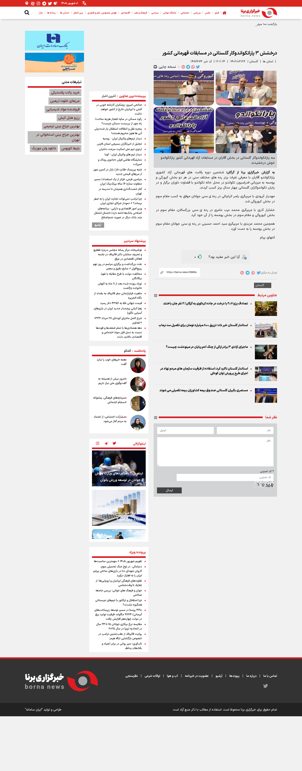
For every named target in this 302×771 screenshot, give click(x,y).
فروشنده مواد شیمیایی (63, 109)
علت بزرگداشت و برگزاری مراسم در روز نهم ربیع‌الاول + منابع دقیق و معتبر (117, 266)
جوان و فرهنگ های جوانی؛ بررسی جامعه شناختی (119, 592)
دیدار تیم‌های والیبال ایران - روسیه (122, 138)
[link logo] (259, 13)
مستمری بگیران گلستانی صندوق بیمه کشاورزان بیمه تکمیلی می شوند (203, 390)
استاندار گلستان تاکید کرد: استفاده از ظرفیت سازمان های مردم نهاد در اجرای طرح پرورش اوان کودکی (204, 371)
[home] (224, 13)
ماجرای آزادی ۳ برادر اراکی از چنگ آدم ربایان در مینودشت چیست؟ (207, 347)
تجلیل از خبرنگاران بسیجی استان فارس (119, 144)
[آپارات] (33, 3)
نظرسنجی (131, 676)
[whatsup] (192, 67)
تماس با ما (270, 676)
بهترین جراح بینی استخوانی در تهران (58, 137)
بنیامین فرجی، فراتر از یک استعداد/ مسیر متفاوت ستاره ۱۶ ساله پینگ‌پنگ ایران (118, 181)
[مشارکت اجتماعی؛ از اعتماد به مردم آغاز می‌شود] (138, 422)
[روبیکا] (56, 3)
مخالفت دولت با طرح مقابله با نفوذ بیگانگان (121, 276)
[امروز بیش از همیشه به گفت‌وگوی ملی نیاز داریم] (138, 384)
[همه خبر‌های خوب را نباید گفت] (138, 365)
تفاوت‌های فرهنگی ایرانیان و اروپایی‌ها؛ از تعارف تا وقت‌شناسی (119, 583)
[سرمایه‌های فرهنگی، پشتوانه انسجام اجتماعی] (138, 403)
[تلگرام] (44, 3)
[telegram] (187, 67)
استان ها (268, 61)
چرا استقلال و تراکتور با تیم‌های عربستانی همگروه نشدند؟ (118, 602)
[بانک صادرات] (54, 40)
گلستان (253, 61)
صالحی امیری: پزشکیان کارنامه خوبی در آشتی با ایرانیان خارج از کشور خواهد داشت (119, 109)
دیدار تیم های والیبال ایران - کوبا (123, 154)
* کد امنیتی (267, 471)
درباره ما (251, 676)
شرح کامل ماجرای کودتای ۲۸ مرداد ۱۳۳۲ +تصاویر (118, 320)
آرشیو (98, 225)
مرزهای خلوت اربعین (65, 101)
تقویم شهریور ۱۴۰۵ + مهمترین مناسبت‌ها (118, 561)
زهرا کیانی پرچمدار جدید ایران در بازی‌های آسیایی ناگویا (118, 310)
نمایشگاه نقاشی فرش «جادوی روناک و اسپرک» (120, 162)
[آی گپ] (27, 3)
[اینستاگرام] (38, 3)
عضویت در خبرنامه (197, 676)
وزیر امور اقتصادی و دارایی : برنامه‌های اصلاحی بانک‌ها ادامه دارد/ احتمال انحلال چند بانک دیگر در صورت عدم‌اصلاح (118, 213)
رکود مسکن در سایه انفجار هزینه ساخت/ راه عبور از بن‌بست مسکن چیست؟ (118, 121)
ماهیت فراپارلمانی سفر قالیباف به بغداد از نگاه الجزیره (118, 295)
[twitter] (197, 67)
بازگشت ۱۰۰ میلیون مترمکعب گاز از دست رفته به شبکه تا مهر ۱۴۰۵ (236, 24)
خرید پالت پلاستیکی (65, 92)
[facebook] (182, 67)
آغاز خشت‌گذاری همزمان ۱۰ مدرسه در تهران (120, 191)
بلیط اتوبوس (70, 148)
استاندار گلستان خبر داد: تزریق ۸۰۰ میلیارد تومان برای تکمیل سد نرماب (203, 325)
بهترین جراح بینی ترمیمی (62, 126)
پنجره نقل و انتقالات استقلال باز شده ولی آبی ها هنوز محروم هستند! (118, 131)
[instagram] (97, 443)
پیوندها (234, 676)
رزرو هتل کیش (69, 118)
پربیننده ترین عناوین (132, 96)
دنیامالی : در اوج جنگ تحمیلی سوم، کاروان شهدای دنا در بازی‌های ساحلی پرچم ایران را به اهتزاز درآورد (117, 571)
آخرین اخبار (109, 96)
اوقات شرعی (152, 676)
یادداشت (140, 351)
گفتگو (127, 351)
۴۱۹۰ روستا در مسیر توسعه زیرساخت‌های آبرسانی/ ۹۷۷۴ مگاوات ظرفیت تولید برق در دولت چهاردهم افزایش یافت (118, 614)
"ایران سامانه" (34, 709)
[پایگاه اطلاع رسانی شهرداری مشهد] (54, 62)
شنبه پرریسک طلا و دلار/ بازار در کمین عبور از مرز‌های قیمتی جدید (117, 171)
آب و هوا (172, 676)
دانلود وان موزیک (44, 148)
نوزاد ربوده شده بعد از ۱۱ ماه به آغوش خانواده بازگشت (120, 286)
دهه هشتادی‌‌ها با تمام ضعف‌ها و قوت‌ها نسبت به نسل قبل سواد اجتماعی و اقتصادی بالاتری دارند (119, 332)
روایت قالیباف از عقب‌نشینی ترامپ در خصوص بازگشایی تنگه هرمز (120, 636)
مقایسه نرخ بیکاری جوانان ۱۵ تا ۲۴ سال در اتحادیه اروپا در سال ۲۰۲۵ (119, 626)
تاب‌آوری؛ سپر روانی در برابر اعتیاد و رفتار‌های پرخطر (122, 646)
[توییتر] (50, 3)
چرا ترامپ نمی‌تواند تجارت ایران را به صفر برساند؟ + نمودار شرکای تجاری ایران (118, 201)
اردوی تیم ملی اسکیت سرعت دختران (120, 149)
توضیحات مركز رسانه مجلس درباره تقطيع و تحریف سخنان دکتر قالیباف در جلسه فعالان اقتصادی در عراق (118, 254)
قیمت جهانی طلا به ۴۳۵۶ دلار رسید (121, 303)
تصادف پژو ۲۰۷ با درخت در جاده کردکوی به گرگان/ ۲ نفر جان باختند (205, 303)
